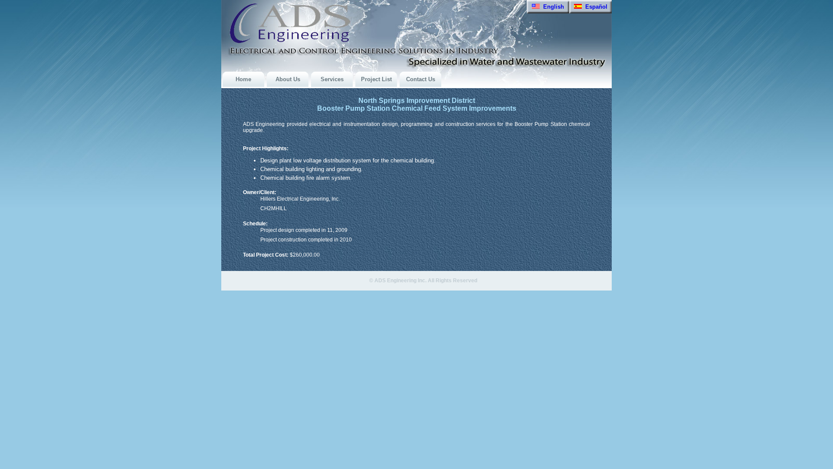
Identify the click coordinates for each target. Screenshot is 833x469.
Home (243, 79)
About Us (287, 79)
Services (332, 79)
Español (594, 6)
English (552, 6)
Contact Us (420, 79)
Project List (376, 79)
